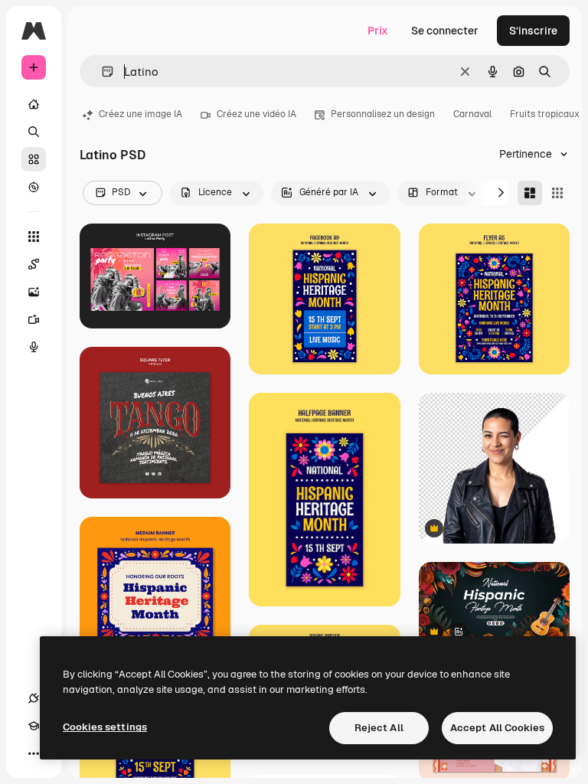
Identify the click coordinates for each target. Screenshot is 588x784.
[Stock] (33, 159)
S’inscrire (533, 31)
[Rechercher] (33, 131)
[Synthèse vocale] (33, 347)
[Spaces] (33, 264)
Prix (378, 31)
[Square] (557, 193)
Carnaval (472, 114)
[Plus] (33, 753)
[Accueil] (33, 104)
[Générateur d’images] (33, 291)
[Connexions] (33, 698)
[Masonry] (530, 193)
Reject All (378, 727)
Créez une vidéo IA (256, 114)
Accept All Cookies (497, 727)
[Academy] (33, 726)
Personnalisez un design (383, 114)
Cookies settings (105, 726)
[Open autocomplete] (101, 71)
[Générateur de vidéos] (33, 319)
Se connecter (445, 31)
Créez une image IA (140, 114)
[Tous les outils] (33, 236)
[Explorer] (33, 187)
